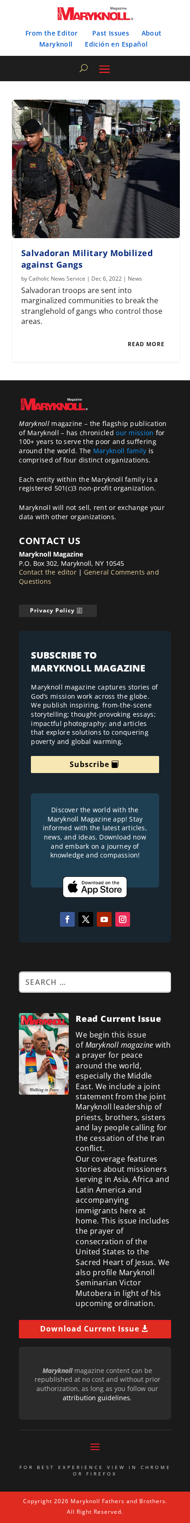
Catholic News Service (57, 278)
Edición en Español (116, 44)
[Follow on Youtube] (104, 919)
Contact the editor (48, 572)
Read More (146, 344)
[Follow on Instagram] (122, 919)
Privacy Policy (52, 610)
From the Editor (51, 33)
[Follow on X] (85, 919)
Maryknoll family (120, 450)
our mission (135, 432)
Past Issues (110, 33)
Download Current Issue (89, 1329)
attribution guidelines (96, 1397)
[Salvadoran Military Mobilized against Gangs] (96, 169)
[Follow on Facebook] (67, 919)
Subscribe (89, 764)
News (135, 278)
